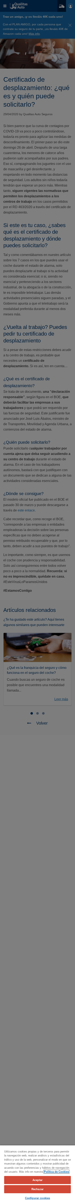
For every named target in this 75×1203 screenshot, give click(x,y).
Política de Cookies (56, 1171)
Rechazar (37, 1189)
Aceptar (37, 1180)
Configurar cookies (37, 1198)
